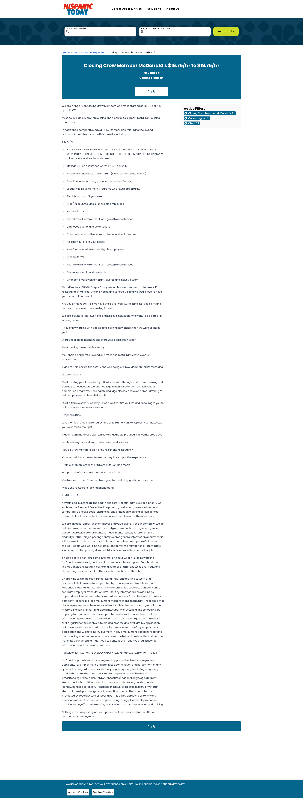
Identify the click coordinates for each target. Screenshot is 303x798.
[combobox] (100, 32)
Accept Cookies (78, 792)
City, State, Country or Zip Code (142, 27)
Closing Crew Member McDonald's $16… (132, 52)
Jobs (77, 52)
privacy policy (176, 784)
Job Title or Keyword (68, 27)
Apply (151, 91)
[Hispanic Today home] (78, 9)
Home (66, 52)
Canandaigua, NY (93, 52)
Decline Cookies (103, 792)
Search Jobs (226, 31)
